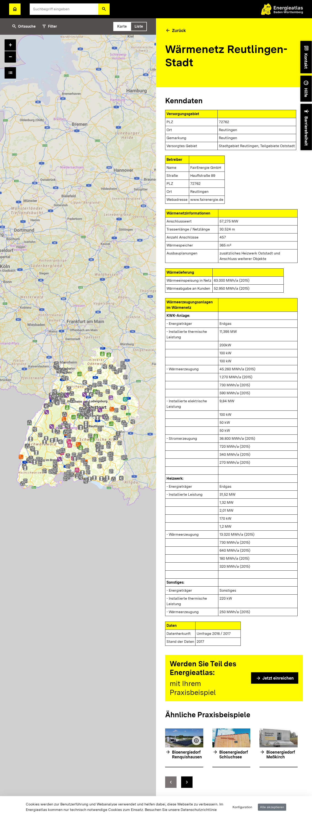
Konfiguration (242, 807)
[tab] (122, 26)
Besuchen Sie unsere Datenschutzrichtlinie (181, 809)
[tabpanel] (78, 426)
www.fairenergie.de (206, 199)
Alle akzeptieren (272, 807)
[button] (104, 9)
